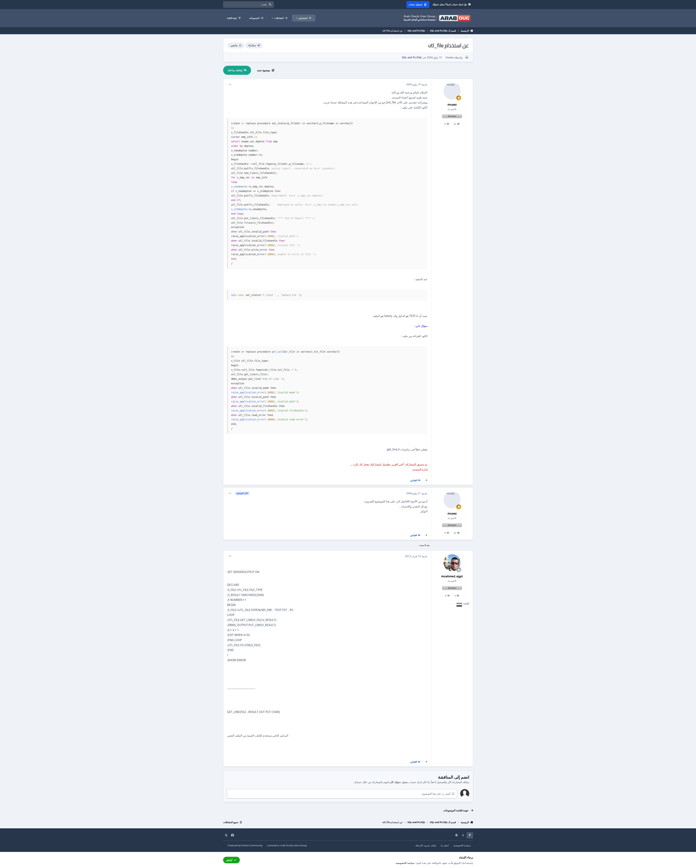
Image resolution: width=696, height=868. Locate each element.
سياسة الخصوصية (462, 845)
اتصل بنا (445, 845)
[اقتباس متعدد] (426, 480)
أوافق (229, 860)
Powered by (245, 845)
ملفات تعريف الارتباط (425, 845)
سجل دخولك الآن (399, 782)
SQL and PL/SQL (412, 57)
